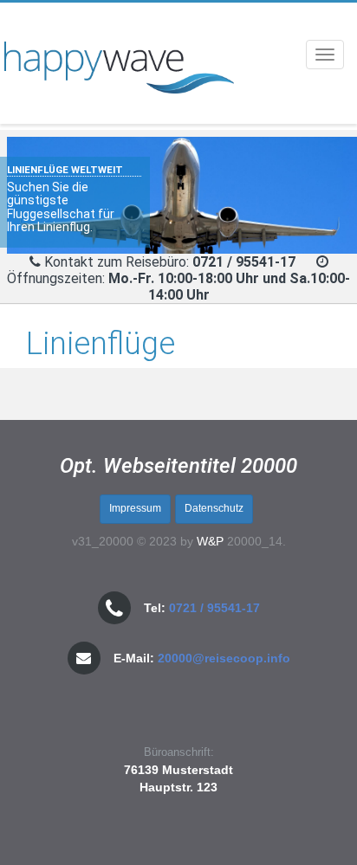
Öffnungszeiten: (178, 286)
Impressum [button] (135, 508)
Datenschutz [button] (214, 508)
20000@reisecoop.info (224, 658)
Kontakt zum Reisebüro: (171, 262)
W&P (210, 541)
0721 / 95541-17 (214, 608)
